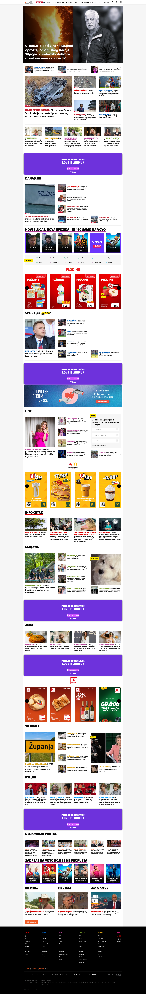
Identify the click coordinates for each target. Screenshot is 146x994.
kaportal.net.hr (62, 982)
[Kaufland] (73, 681)
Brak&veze (81, 936)
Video (119, 936)
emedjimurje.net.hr (46, 982)
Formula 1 (44, 957)
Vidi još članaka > (31, 922)
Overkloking (101, 946)
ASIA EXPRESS (95, 2)
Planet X (100, 949)
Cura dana (100, 938)
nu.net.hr (113, 982)
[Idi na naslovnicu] (30, 3)
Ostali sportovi (45, 951)
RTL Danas (27, 943)
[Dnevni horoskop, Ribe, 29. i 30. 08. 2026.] (110, 262)
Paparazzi (61, 943)
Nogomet (44, 936)
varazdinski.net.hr (72, 982)
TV (59, 946)
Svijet (26, 938)
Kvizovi (99, 954)
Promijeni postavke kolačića (83, 975)
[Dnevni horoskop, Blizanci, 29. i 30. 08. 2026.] (68, 258)
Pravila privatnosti (64, 975)
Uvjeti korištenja (44, 975)
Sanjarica (119, 941)
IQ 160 (86, 2)
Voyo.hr (37, 982)
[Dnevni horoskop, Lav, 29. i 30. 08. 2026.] (96, 258)
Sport (49, 2)
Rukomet (44, 938)
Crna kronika (27, 941)
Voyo (60, 959)
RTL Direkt (27, 946)
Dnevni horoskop (102, 941)
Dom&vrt (81, 938)
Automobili (81, 962)
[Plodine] (73, 271)
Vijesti (26, 936)
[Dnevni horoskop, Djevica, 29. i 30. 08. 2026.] (110, 258)
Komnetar (100, 943)
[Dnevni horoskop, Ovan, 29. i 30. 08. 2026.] (40, 258)
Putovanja (81, 951)
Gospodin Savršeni (63, 954)
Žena (75, 2)
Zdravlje (81, 957)
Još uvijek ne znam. (99, 441)
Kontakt (73, 975)
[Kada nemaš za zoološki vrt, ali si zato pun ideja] (106, 569)
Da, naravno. (97, 429)
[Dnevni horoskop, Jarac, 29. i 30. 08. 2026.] (82, 262)
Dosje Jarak (27, 951)
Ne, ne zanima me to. (100, 435)
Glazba (60, 941)
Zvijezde (61, 936)
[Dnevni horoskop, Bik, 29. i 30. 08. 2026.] (54, 258)
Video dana (100, 957)
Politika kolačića (54, 975)
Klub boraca (44, 941)
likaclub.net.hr (44, 984)
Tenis (43, 949)
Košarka (43, 946)
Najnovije (119, 939)
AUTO (81, 2)
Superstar (61, 951)
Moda (80, 949)
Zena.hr (32, 982)
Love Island (61, 949)
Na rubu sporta (45, 943)
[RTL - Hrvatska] (111, 975)
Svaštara (100, 951)
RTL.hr (26, 982)
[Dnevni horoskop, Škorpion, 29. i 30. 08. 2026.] (54, 262)
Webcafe (68, 2)
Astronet (100, 936)
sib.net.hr (54, 982)
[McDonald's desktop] (73, 469)
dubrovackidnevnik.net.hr (94, 982)
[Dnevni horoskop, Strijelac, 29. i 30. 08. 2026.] (68, 262)
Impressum (27, 975)
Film (60, 938)
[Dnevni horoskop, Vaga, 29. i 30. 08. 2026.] (40, 262)
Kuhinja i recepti (82, 941)
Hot (54, 2)
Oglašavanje (35, 975)
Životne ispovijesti (83, 959)
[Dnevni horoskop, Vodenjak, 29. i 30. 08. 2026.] (96, 262)
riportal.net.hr (82, 982)
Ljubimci (81, 946)
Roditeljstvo (81, 954)
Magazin (60, 2)
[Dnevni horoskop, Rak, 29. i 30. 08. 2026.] (82, 258)
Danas (27, 933)
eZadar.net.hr (105, 982)
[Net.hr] (118, 975)
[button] (27, 235)
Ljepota (80, 943)
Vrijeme (26, 954)
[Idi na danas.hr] (40, 2)
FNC (42, 954)
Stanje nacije (27, 949)
